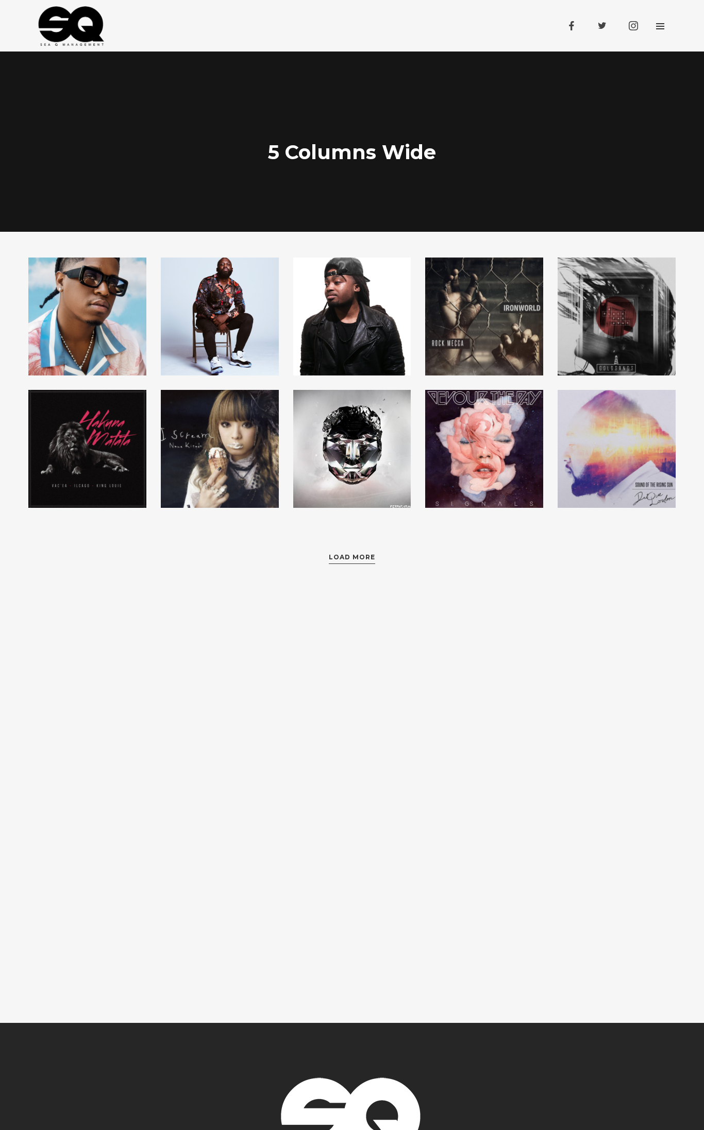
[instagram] (633, 26)
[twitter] (602, 26)
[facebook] (571, 26)
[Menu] (660, 26)
